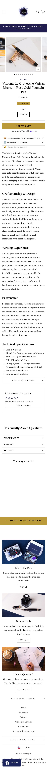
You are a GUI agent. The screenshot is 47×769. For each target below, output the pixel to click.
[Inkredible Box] (23, 552)
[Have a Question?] (23, 659)
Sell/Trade (23, 712)
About (23, 707)
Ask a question (23, 380)
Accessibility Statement (23, 731)
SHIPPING (8, 444)
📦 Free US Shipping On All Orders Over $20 (22, 138)
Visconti (23, 79)
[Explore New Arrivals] (23, 28)
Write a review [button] (23, 405)
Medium (24, 114)
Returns (23, 717)
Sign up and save (23, 740)
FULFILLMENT (11, 438)
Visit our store (23, 698)
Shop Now (23, 640)
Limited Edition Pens (21, 759)
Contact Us (23, 689)
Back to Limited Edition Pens (25, 521)
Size (23, 109)
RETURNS (9, 450)
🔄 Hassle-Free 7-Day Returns (16, 142)
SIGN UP (23, 587)
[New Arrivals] (23, 605)
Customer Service (23, 722)
